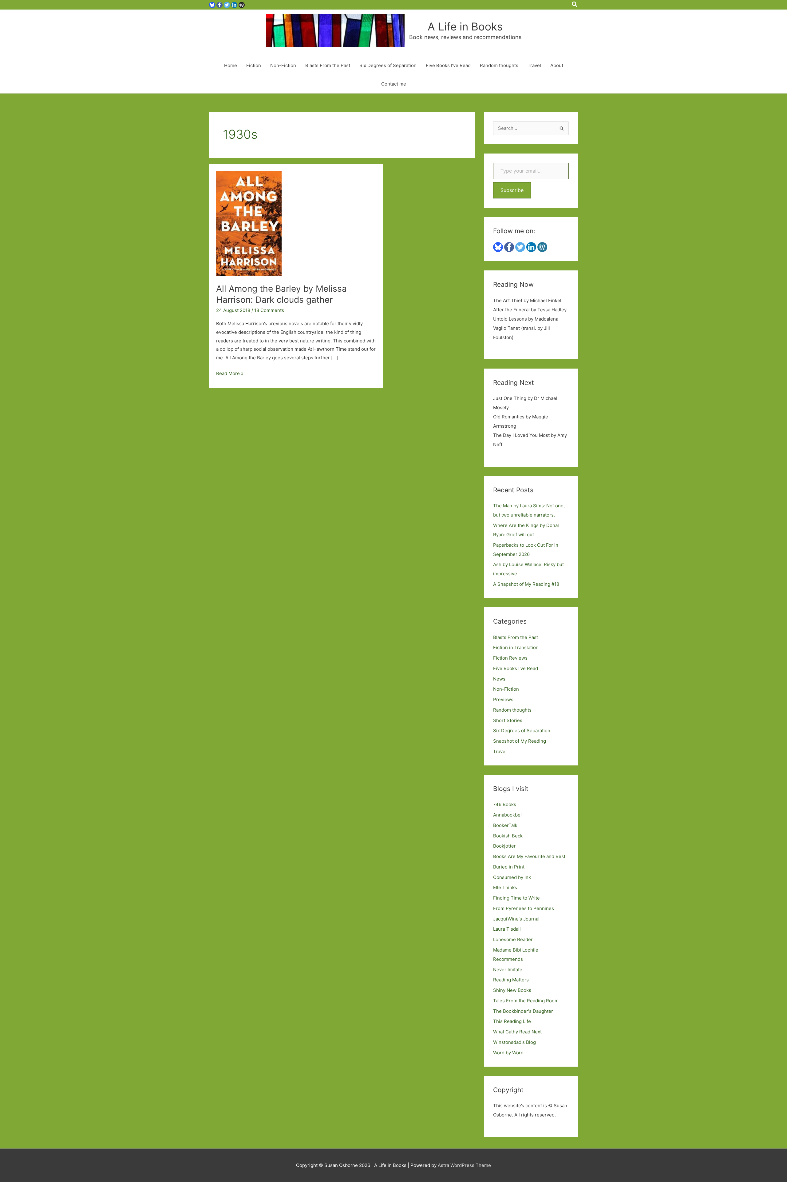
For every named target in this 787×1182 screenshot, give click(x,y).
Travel (534, 65)
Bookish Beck (508, 836)
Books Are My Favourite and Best (529, 856)
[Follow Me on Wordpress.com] (242, 4)
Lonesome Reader (513, 939)
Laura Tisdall (507, 929)
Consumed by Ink (512, 877)
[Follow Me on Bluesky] (212, 4)
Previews (503, 699)
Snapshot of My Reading (519, 741)
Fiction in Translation (516, 647)
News (499, 679)
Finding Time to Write (516, 898)
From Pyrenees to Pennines (523, 908)
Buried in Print (508, 867)
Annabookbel (507, 815)
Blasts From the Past (327, 65)
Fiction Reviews (510, 658)
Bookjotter (504, 846)
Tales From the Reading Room (526, 1001)
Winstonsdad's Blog (514, 1042)
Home (230, 65)
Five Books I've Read (515, 668)
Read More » (229, 374)
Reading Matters (511, 980)
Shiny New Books (512, 990)
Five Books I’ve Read (448, 65)
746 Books (504, 804)
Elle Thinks (505, 887)
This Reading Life (512, 1021)
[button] (575, 4)
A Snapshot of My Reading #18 (526, 584)
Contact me (393, 84)
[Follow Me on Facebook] (219, 4)
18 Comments (269, 310)
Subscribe (512, 190)
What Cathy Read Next (517, 1032)
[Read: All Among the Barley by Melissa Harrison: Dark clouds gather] (249, 223)
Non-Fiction (283, 65)
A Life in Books (465, 26)
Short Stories (507, 720)
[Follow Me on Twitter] (227, 4)
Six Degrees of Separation (388, 65)
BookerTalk (505, 825)
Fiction (253, 65)
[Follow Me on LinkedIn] (234, 4)
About (556, 65)
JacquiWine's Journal (516, 919)
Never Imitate (507, 969)
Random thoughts (499, 65)
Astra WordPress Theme (464, 1165)
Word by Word (508, 1053)
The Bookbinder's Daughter (523, 1011)
